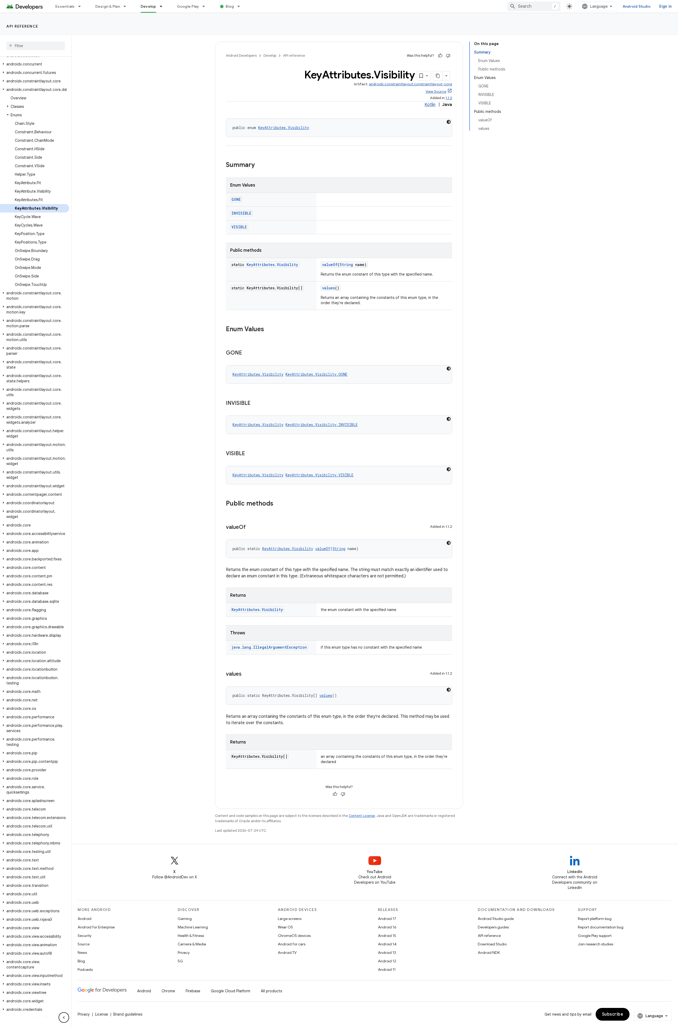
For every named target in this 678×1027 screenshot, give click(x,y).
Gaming (185, 918)
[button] (34, 64)
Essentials (65, 6)
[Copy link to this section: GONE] (247, 353)
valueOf (329, 264)
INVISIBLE (241, 213)
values (328, 287)
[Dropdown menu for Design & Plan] (127, 6)
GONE (236, 199)
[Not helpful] (448, 56)
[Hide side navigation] (64, 1017)
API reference (22, 26)
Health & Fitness (191, 935)
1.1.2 (448, 98)
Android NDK (489, 952)
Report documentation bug (600, 927)
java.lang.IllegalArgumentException (269, 647)
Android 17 (387, 918)
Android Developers (241, 55)
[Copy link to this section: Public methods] (278, 504)
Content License (362, 815)
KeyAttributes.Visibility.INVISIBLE (322, 424)
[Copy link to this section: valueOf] (251, 527)
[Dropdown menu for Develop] (163, 6)
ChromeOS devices (294, 935)
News (82, 952)
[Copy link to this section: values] (247, 674)
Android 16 (387, 927)
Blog (230, 6)
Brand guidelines (127, 1014)
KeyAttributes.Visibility (283, 127)
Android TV (287, 952)
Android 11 (387, 969)
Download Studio (492, 944)
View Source (436, 91)
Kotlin (430, 104)
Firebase (193, 991)
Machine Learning (193, 927)
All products (271, 991)
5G (180, 961)
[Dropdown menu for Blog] (241, 6)
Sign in (665, 6)
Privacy (184, 952)
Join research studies (595, 944)
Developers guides (493, 927)
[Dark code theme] (448, 122)
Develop (148, 6)
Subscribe (612, 1014)
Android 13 (387, 952)
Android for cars (291, 944)
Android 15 (387, 935)
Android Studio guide (496, 918)
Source (84, 944)
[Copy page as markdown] (438, 75)
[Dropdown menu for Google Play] (206, 6)
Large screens (289, 918)
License (101, 1014)
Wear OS (285, 927)
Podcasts (85, 969)
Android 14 (387, 944)
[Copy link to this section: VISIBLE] (250, 454)
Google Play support (595, 935)
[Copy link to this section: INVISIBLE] (256, 403)
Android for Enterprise (96, 927)
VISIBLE (239, 226)
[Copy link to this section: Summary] (260, 165)
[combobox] (533, 6)
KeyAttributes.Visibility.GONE (316, 374)
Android (84, 918)
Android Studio (637, 6)
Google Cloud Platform (230, 991)
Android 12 (387, 961)
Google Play (188, 6)
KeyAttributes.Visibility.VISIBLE (320, 474)
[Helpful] (440, 56)
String (346, 264)
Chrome (168, 991)
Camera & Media (192, 944)
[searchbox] (35, 46)
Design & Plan (107, 6)
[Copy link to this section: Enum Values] (269, 329)
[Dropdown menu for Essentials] (82, 6)
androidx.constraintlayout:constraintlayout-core (410, 84)
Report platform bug (595, 918)
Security (84, 935)
